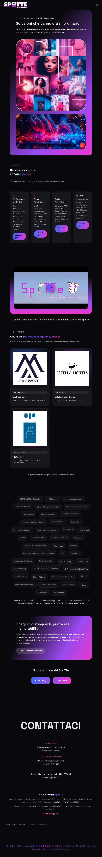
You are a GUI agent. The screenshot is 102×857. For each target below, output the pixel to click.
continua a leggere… (51, 814)
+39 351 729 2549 (51, 764)
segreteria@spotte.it (51, 777)
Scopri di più (18, 236)
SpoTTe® (49, 846)
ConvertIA (62, 680)
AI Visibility (40, 680)
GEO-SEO (22, 824)
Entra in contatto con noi (31, 651)
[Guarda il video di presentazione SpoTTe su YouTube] (51, 288)
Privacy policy (11, 824)
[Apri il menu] (96, 5)
